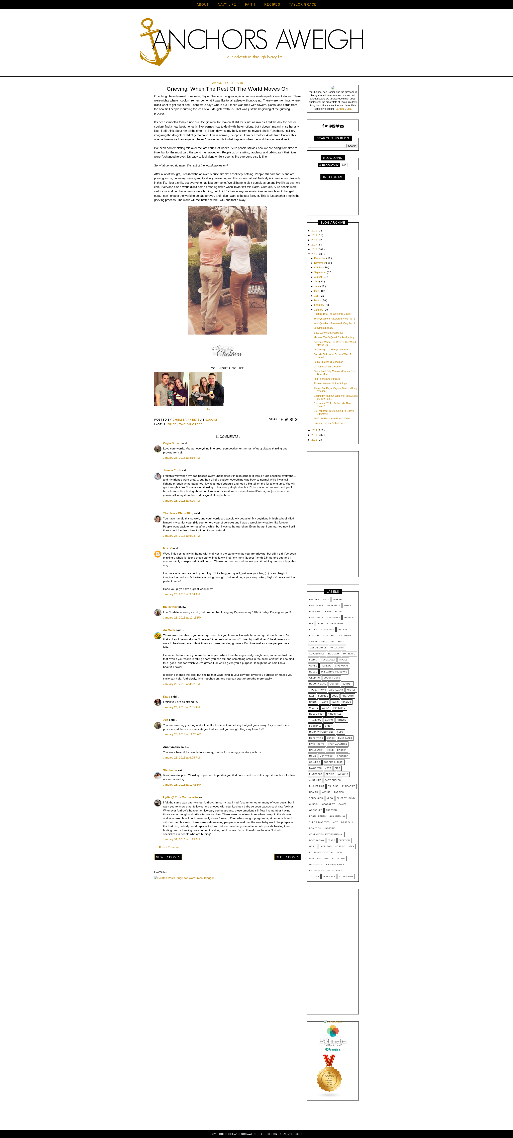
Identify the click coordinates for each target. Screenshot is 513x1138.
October (318, 267)
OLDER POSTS (287, 857)
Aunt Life (315, 780)
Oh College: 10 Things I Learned (331, 349)
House (313, 672)
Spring (330, 774)
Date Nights (316, 744)
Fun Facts (339, 708)
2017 (314, 244)
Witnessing (346, 876)
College (314, 762)
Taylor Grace (190, 424)
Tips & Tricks (317, 690)
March (318, 300)
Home (330, 750)
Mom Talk (315, 858)
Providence (334, 870)
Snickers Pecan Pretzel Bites (329, 423)
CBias (320, 624)
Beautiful (315, 828)
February (319, 305)
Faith (338, 612)
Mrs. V (167, 548)
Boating (330, 828)
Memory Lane (317, 684)
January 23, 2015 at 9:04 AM (181, 594)
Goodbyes (315, 810)
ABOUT (203, 4)
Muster (329, 858)
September (320, 272)
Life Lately (316, 618)
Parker (337, 599)
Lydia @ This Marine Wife (181, 797)
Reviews (326, 666)
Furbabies (348, 786)
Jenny (328, 612)
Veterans (329, 876)
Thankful (315, 720)
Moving (334, 684)
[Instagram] (333, 126)
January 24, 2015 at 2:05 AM (181, 707)
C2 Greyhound (346, 798)
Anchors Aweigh (246, 1134)
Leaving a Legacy (323, 328)
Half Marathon (337, 744)
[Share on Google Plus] (297, 419)
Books (313, 630)
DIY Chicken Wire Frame (327, 366)
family (348, 605)
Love (335, 696)
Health (313, 792)
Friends (349, 618)
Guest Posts (332, 678)
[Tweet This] (287, 419)
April (317, 295)
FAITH (250, 4)
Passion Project (337, 864)
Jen (166, 719)
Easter (341, 750)
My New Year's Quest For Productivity (334, 337)
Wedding (314, 678)
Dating (329, 720)
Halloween (316, 750)
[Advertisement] (333, 515)
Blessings (327, 630)
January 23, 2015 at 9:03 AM (181, 535)
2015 (314, 254)
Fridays (343, 630)
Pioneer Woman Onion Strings (330, 383)
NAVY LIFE (227, 4)
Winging (343, 774)
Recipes (314, 599)
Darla (325, 708)
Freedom (344, 840)
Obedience (316, 864)
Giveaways (342, 666)
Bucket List (316, 786)
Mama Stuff (337, 648)
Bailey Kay (170, 606)
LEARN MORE (344, 109)
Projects (348, 696)
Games (342, 804)
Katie (167, 696)
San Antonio (337, 816)
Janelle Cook (172, 470)
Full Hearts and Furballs (327, 378)
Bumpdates (345, 738)
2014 (314, 430)
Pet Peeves (316, 870)
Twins (335, 702)
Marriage (349, 654)
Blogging (329, 636)
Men (339, 852)
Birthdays (337, 642)
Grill (312, 846)
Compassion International (326, 834)
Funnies (323, 696)
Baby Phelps (333, 780)
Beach (331, 738)
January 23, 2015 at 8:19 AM (181, 457)
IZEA (351, 846)
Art (335, 822)
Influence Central (321, 852)
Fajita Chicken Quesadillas (328, 362)
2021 (314, 230)
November (320, 263)
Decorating (316, 840)
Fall (312, 696)
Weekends (333, 605)
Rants (313, 702)
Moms (312, 756)
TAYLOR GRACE (303, 4)
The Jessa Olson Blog (178, 513)
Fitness (341, 720)
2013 (314, 435)
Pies (337, 768)
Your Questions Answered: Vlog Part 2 (334, 318)
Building (333, 786)
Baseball (347, 822)
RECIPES (272, 4)
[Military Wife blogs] (329, 1097)
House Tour (316, 714)
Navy (326, 599)
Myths (341, 858)
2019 (314, 235)
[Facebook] (323, 126)
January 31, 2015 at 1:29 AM (181, 839)
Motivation (326, 756)
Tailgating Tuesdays (334, 672)
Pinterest (315, 774)
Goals (313, 666)
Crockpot (328, 804)
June (317, 286)
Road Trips (316, 738)
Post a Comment (169, 847)
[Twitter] (326, 126)
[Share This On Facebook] (282, 419)
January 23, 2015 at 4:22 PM (181, 684)
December (320, 258)
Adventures (317, 654)
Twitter (314, 876)
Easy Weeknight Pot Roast (328, 332)
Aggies (351, 690)
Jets (328, 768)
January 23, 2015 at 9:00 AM (181, 500)
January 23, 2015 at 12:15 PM (182, 617)
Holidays (334, 654)
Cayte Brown (172, 443)
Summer (347, 684)
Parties (339, 792)
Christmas (333, 618)
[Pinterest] (330, 126)
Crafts (313, 708)
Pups (340, 732)
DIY (311, 624)
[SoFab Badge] (333, 1021)
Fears (331, 840)
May (316, 291)
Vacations (345, 636)
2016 (314, 249)
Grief (172, 424)
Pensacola (328, 660)
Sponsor (342, 756)
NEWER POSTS (168, 857)
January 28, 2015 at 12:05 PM (182, 784)
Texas (324, 702)
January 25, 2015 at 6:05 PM (181, 757)
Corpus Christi (333, 762)
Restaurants (317, 816)
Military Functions (321, 732)
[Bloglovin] (337, 126)
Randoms (315, 612)
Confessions (335, 624)
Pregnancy (316, 605)
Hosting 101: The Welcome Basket (332, 313)
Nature (326, 792)
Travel (343, 660)
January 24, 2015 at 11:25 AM (182, 734)
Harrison (325, 846)
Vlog (330, 798)
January (319, 309)
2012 (314, 439)
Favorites (315, 768)
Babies (346, 702)
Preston (331, 810)
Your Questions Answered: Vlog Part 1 (334, 323)
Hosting (340, 846)
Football (315, 726)
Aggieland (336, 690)
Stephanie (170, 770)
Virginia (314, 636)
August (318, 277)
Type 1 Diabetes (319, 822)
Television (316, 798)
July (316, 281)
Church (314, 804)
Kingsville (335, 714)
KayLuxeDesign (292, 1134)
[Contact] (342, 126)
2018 (314, 240)
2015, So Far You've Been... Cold (332, 418)
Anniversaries (318, 642)
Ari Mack (169, 630)
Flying (313, 660)
